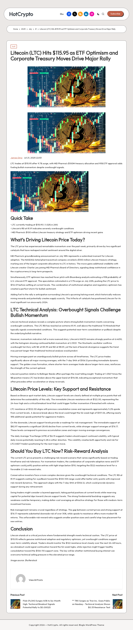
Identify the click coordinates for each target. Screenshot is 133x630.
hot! (13, 46)
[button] (115, 13)
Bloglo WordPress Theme (91, 625)
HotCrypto (21, 14)
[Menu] (61, 14)
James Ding (16, 157)
